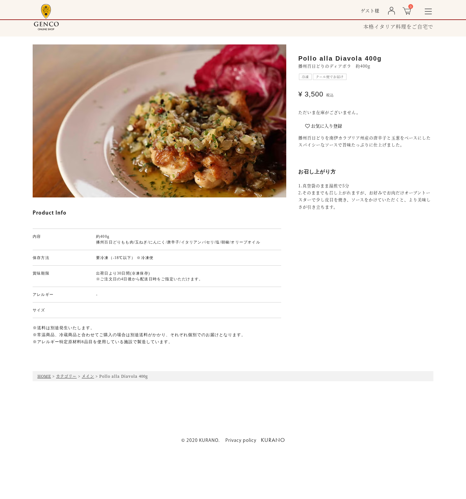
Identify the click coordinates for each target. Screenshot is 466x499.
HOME (44, 376)
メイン (88, 376)
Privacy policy (240, 440)
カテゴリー (66, 376)
